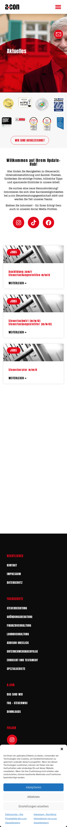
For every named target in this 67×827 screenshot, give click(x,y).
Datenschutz (15, 582)
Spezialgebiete (16, 669)
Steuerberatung (17, 608)
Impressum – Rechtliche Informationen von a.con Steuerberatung (45, 818)
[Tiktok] (33, 222)
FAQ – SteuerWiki (17, 703)
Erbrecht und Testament (22, 660)
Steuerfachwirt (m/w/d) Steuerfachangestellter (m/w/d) (30, 322)
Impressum (14, 574)
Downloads (14, 712)
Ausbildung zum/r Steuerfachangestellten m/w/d (29, 273)
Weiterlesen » (17, 283)
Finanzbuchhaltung (19, 625)
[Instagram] (18, 222)
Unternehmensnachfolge (22, 651)
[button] (62, 749)
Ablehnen (33, 796)
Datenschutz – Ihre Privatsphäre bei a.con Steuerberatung (16, 818)
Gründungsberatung (19, 617)
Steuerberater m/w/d (23, 370)
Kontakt (12, 565)
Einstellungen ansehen (34, 806)
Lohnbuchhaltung (18, 634)
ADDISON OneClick (18, 643)
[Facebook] (48, 222)
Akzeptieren (33, 787)
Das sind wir (15, 694)
